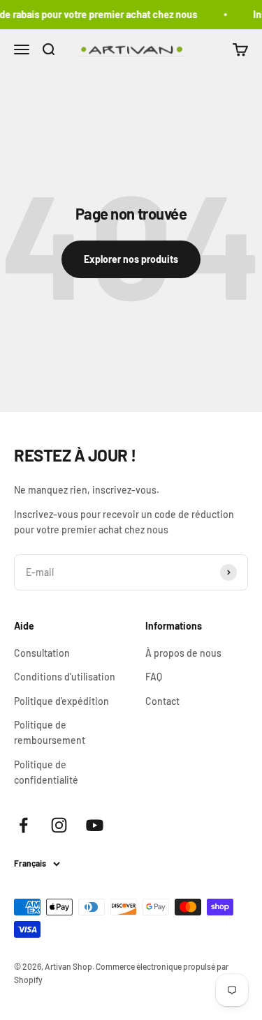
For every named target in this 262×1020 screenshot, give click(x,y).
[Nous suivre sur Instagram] (59, 825)
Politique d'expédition (61, 701)
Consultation (42, 653)
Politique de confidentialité (46, 772)
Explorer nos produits (131, 259)
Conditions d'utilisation (64, 677)
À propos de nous (183, 653)
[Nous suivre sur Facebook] (23, 825)
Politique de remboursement (49, 732)
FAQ (153, 677)
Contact (162, 701)
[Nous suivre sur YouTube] (94, 825)
